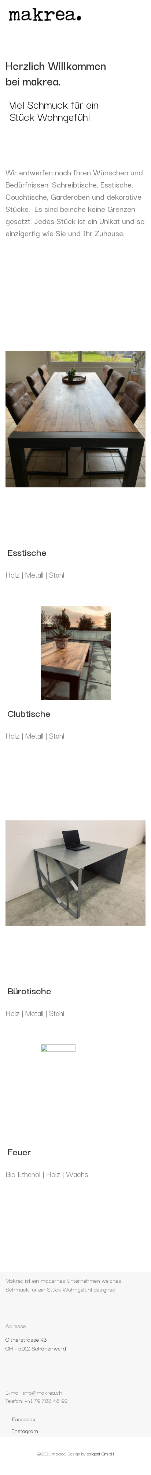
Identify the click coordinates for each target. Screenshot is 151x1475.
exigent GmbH (100, 1453)
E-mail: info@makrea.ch (33, 1392)
